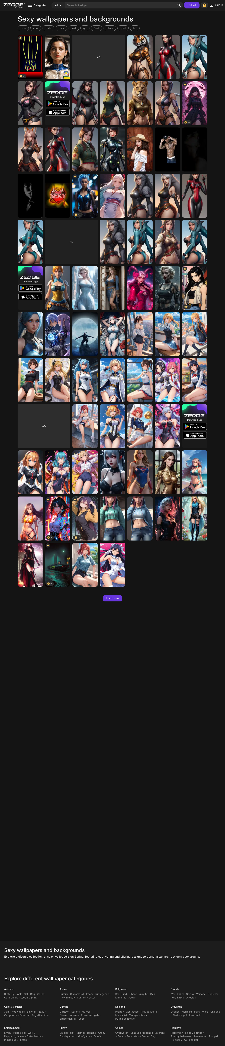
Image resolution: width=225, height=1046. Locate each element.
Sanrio (81, 997)
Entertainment (12, 1027)
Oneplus (191, 997)
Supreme (213, 993)
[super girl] (140, 472)
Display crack (68, 1036)
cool (35, 28)
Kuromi (64, 993)
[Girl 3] (57, 57)
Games (119, 1027)
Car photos (10, 1015)
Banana (91, 1032)
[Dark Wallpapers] (194, 149)
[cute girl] (112, 519)
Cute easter (191, 1039)
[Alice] (194, 519)
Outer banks (34, 1036)
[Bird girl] (167, 242)
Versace (201, 993)
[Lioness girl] (140, 103)
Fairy (197, 1011)
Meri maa (120, 997)
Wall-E (31, 1032)
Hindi (124, 993)
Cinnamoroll (77, 993)
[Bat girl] (30, 103)
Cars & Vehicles (13, 1006)
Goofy (97, 1036)
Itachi (89, 993)
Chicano (215, 1011)
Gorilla (41, 993)
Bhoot (133, 993)
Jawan (132, 997)
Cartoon (64, 1011)
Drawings (176, 1006)
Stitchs (75, 1011)
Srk (117, 993)
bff (135, 28)
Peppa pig (19, 1032)
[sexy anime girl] (140, 334)
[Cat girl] (112, 103)
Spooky (177, 1039)
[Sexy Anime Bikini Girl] (194, 472)
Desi (152, 993)
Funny (63, 1027)
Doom (120, 1036)
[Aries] (140, 288)
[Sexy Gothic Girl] (112, 472)
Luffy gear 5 (102, 993)
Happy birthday (194, 1032)
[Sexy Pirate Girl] (112, 288)
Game (145, 1036)
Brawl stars (133, 1036)
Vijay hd (143, 993)
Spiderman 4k (68, 1018)
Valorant (160, 1032)
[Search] (179, 5)
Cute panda (11, 997)
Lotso (23, 1039)
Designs (120, 1006)
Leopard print (28, 997)
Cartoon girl (180, 1015)
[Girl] (30, 334)
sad (74, 28)
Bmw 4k (32, 1011)
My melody (68, 997)
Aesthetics (132, 1011)
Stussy (190, 993)
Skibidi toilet (67, 1032)
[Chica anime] (112, 334)
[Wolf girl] (140, 196)
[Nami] (57, 288)
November (200, 1036)
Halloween (177, 1032)
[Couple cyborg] (57, 334)
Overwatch (121, 1032)
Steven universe (69, 1015)
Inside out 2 (11, 1039)
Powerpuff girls (90, 1015)
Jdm (6, 1011)
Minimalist (121, 1015)
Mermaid (187, 1011)
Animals (9, 989)
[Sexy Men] (167, 149)
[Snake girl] (167, 103)
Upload (192, 5)
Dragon (175, 1011)
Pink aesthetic (149, 1011)
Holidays (176, 1027)
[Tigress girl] (140, 57)
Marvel (86, 1011)
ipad (123, 28)
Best (96, 28)
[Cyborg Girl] (112, 149)
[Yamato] (112, 196)
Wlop (205, 1011)
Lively (7, 1032)
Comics (64, 1006)
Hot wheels (18, 1011)
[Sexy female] (30, 565)
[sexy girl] (167, 57)
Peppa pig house (14, 1036)
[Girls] (140, 149)
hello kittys (177, 997)
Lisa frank (195, 1015)
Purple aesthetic (125, 1018)
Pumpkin (214, 1036)
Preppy (119, 1011)
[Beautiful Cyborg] (167, 472)
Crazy (101, 1032)
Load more (112, 598)
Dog (32, 993)
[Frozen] (85, 288)
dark (61, 28)
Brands (175, 989)
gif (84, 28)
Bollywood (121, 989)
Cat (26, 993)
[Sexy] (85, 334)
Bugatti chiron (40, 1015)
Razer (180, 993)
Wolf (19, 993)
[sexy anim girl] (85, 426)
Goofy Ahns (85, 1036)
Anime (63, 989)
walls (48, 28)
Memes (81, 1032)
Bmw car (25, 1015)
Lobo (82, 1018)
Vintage (133, 1015)
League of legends (142, 1032)
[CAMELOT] (167, 288)
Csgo (154, 1036)
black (110, 28)
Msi (173, 993)
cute (23, 28)
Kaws (143, 1015)
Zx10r (42, 1011)
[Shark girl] (194, 57)
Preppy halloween (181, 1036)
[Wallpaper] (57, 196)
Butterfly (9, 993)
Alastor (91, 997)
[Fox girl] (30, 149)
